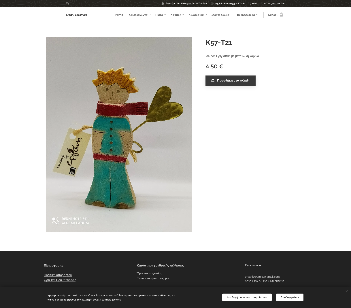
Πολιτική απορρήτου (58, 275)
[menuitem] (120, 14)
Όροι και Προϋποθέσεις (60, 280)
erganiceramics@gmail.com (230, 3)
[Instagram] (67, 4)
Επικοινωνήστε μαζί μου (153, 278)
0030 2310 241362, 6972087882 (268, 3)
